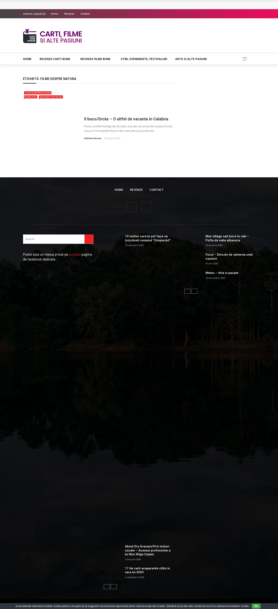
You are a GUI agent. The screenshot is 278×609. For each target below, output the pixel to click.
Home (54, 14)
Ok (256, 606)
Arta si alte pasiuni (191, 59)
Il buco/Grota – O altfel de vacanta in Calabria (126, 119)
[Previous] (107, 586)
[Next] (114, 586)
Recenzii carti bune (55, 59)
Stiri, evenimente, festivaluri (144, 59)
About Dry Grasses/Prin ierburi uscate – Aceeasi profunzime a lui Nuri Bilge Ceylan (148, 550)
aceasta (75, 254)
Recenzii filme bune (95, 59)
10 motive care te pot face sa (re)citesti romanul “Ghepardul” (148, 238)
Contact (85, 14)
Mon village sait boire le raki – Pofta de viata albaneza (227, 238)
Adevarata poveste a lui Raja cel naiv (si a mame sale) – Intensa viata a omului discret (87, 4)
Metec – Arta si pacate (222, 273)
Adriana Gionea (92, 138)
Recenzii (69, 14)
